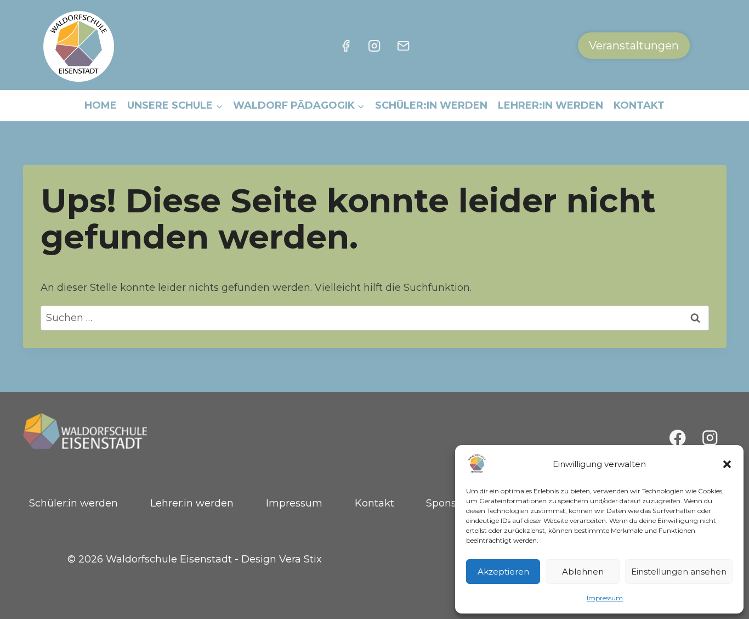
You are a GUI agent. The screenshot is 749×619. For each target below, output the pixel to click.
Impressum (605, 598)
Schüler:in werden (431, 105)
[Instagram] (374, 45)
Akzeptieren (503, 571)
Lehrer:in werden (550, 105)
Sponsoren (452, 503)
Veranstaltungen (634, 45)
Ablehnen (583, 571)
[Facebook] (346, 45)
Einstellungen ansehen (679, 571)
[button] (727, 464)
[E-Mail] (403, 45)
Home (100, 105)
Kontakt (639, 105)
